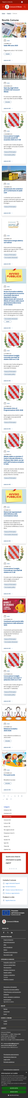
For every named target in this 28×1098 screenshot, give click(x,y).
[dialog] (14, 1084)
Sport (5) (6, 843)
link (6, 1085)
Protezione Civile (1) (9, 833)
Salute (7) (6, 836)
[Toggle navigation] (3, 7)
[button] (14, 1095)
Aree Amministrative (9, 942)
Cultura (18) (7, 823)
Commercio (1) (7, 813)
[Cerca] (25, 7)
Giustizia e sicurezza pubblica (11, 989)
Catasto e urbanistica (9, 975)
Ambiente (6, 994)
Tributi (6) (6, 846)
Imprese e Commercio (9, 970)
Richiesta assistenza (9, 1062)
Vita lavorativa (7, 967)
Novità (9, 13)
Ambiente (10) (7, 810)
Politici (5, 950)
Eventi (5, 1024)
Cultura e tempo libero (9, 965)
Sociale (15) (7, 840)
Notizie (5, 1009)
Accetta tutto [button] (14, 1088)
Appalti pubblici (8, 972)
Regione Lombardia (7, 2)
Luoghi (5, 1021)
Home (3, 13)
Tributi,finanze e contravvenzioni (12, 992)
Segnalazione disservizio (10, 1057)
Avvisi (8, 40)
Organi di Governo (8, 940)
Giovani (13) (7, 826)
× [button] (26, 1072)
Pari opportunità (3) (9, 830)
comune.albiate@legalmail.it (11, 1043)
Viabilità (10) (7, 849)
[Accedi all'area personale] (21, 2)
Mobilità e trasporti (9, 979)
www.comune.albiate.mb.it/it (9, 1045)
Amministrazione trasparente (11, 1070)
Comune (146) (7, 817)
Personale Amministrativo (10, 952)
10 (7, 799)
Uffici (5, 945)
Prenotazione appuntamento (11, 1054)
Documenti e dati (8, 955)
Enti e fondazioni (8, 947)
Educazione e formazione (10, 987)
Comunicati (7, 1012)
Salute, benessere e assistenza (12, 997)
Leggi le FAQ (7, 1059)
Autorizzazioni (7, 999)
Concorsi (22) (7, 820)
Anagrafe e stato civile (9, 962)
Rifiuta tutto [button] (14, 1092)
